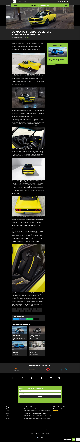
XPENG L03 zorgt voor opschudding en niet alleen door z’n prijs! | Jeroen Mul (38, 408)
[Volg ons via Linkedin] (63, 1)
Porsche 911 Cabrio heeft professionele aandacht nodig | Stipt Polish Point (37, 420)
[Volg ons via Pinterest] (67, 1)
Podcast (7, 413)
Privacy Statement (35, 433)
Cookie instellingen (45, 433)
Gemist (19, 1)
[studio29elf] (40, 437)
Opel (28, 37)
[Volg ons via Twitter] (58, 1)
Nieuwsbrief (8, 418)
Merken (7, 415)
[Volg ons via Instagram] (60, 1)
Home (7, 408)
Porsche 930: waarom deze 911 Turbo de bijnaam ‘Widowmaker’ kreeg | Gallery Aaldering (40, 415)
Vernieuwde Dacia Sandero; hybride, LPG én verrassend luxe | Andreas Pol (38, 410)
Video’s (7, 410)
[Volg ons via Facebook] (56, 1)
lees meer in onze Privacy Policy (35, 400)
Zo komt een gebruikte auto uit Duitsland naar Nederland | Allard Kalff (37, 418)
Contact (7, 420)
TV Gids (24, 1)
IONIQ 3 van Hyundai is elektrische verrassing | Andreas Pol (35, 413)
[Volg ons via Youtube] (65, 1)
